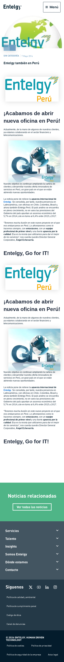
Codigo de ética (14, 615)
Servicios (12, 531)
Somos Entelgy (16, 554)
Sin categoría (11, 55)
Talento (10, 539)
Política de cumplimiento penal (21, 606)
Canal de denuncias (16, 624)
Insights (11, 546)
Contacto (11, 570)
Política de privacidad (41, 645)
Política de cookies (15, 645)
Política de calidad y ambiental (21, 597)
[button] (32, 531)
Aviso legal (53, 654)
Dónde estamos (16, 562)
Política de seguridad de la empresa (24, 654)
